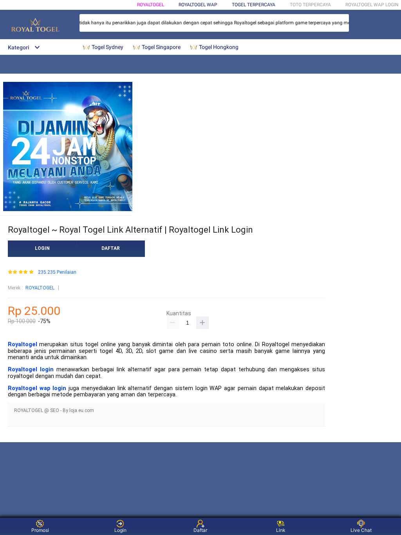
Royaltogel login (31, 369)
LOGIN (42, 248)
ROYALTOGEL (150, 4)
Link (280, 530)
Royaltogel (22, 344)
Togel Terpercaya (253, 4)
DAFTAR (110, 248)
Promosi (40, 530)
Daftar (200, 530)
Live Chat (361, 530)
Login (120, 530)
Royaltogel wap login (37, 388)
